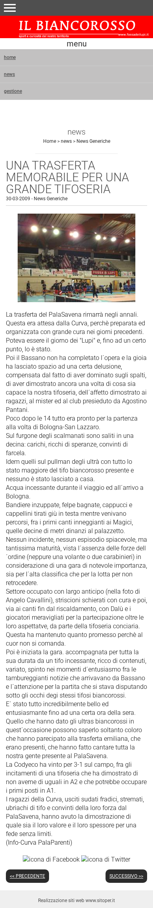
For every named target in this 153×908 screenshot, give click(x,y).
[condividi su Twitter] (105, 859)
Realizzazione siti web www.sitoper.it (76, 900)
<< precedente (27, 876)
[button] (10, 8)
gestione (13, 91)
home (10, 57)
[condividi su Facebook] (51, 859)
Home (49, 141)
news (9, 74)
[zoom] (76, 300)
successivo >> (126, 876)
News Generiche (93, 141)
